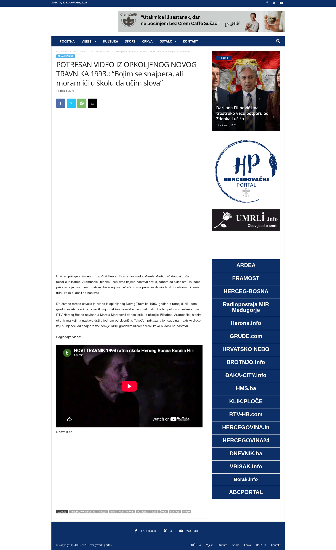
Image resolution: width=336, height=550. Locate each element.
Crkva (147, 41)
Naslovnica (62, 51)
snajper (174, 511)
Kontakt (190, 41)
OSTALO (166, 41)
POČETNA (67, 41)
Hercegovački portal (83, 511)
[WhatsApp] (81, 103)
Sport (130, 41)
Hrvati (103, 511)
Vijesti (87, 41)
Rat (154, 511)
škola (163, 511)
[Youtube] (281, 3)
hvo (112, 511)
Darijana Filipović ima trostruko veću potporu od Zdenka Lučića (242, 113)
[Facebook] (267, 3)
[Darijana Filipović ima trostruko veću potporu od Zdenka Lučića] (246, 91)
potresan (142, 511)
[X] (274, 3)
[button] (278, 41)
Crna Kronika (80, 51)
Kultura (110, 41)
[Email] (92, 103)
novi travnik (126, 511)
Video (186, 511)
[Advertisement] (129, 122)
